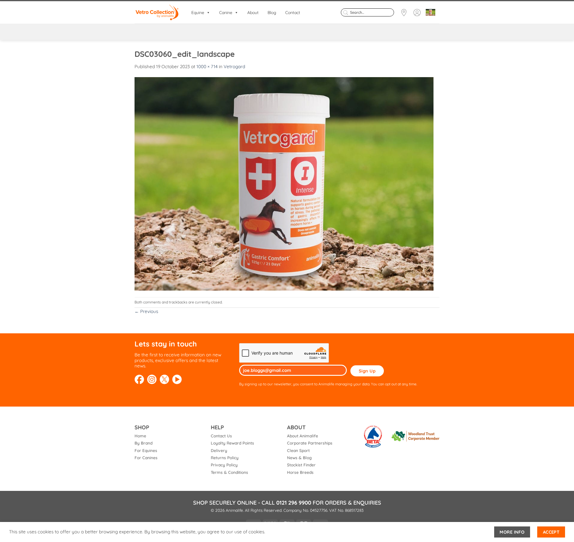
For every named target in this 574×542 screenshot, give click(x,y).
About (253, 12)
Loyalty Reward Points (232, 442)
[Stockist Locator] (403, 12)
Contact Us (221, 435)
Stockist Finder (301, 464)
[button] (430, 12)
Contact (292, 12)
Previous (146, 311)
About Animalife (302, 435)
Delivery (219, 450)
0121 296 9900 (293, 502)
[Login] (417, 12)
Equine (197, 12)
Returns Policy (225, 457)
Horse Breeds (300, 472)
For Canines (146, 457)
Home (140, 435)
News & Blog (299, 457)
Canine (225, 12)
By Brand (143, 442)
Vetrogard (234, 66)
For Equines (146, 450)
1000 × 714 (207, 66)
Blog (272, 12)
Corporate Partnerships (309, 442)
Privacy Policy (224, 464)
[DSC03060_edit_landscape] (284, 183)
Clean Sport (298, 450)
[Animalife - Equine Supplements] (157, 12)
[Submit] (345, 12)
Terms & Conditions (229, 472)
